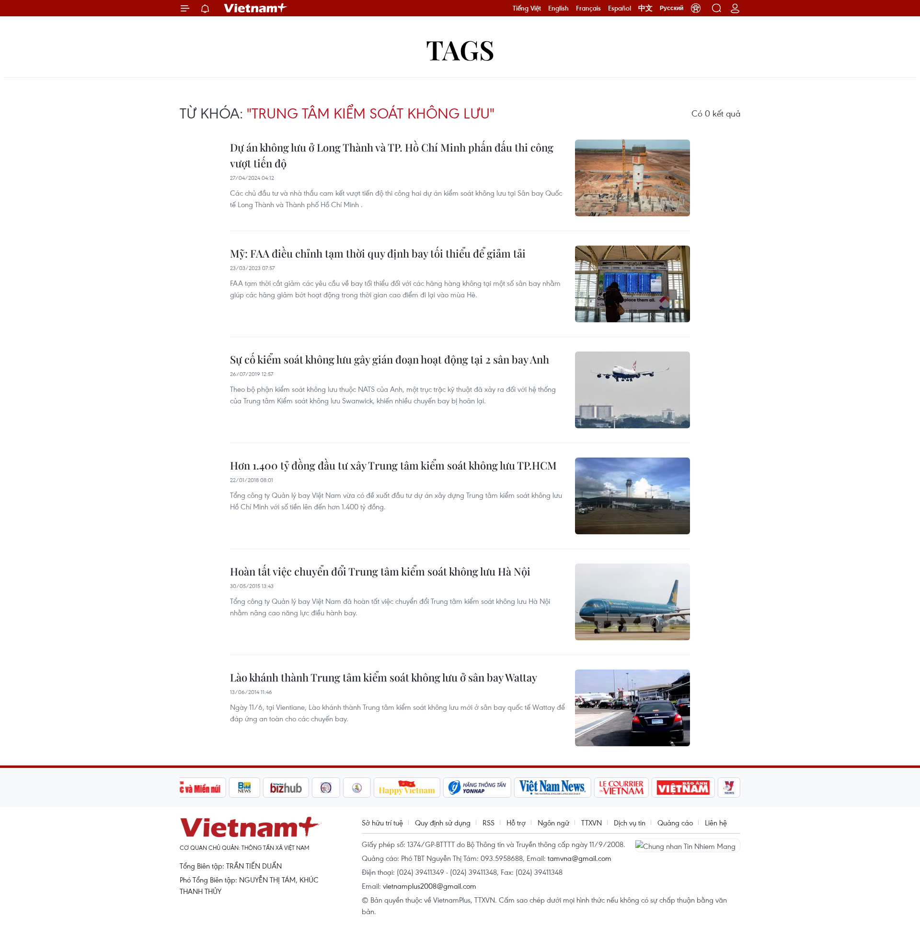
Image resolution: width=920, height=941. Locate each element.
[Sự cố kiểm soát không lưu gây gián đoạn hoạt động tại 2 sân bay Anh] (632, 390)
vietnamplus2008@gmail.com (429, 886)
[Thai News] (357, 787)
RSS (488, 822)
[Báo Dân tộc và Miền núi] (191, 787)
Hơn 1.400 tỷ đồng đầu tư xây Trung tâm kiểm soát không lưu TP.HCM (393, 465)
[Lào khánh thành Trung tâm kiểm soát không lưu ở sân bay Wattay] (632, 708)
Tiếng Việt (527, 8)
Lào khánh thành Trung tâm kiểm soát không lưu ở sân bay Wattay (383, 677)
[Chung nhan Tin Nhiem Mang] (687, 845)
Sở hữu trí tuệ (382, 822)
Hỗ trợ (516, 822)
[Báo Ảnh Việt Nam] (683, 787)
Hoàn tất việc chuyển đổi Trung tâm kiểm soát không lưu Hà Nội (380, 571)
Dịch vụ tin (629, 822)
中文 (645, 8)
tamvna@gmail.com (579, 858)
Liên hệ (716, 822)
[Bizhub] (286, 787)
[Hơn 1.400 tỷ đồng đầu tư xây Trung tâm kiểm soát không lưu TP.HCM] (632, 496)
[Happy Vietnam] (407, 787)
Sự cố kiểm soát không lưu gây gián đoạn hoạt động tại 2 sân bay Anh (389, 359)
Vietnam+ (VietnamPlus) (256, 8)
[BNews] (244, 787)
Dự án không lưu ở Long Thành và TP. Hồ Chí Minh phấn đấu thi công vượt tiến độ (391, 155)
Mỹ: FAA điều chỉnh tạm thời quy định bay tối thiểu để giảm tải (378, 253)
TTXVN (591, 822)
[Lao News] (326, 787)
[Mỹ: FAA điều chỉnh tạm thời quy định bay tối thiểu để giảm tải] (632, 284)
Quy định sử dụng (443, 822)
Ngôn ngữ (553, 822)
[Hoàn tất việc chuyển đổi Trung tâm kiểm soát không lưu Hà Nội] (632, 602)
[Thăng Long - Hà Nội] (695, 8)
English (558, 8)
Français (588, 8)
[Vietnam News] (552, 787)
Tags (460, 49)
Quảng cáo (675, 822)
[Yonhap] (477, 787)
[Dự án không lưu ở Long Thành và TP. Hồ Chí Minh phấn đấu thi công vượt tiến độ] (632, 178)
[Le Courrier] (621, 787)
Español (619, 8)
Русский (671, 8)
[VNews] (729, 787)
